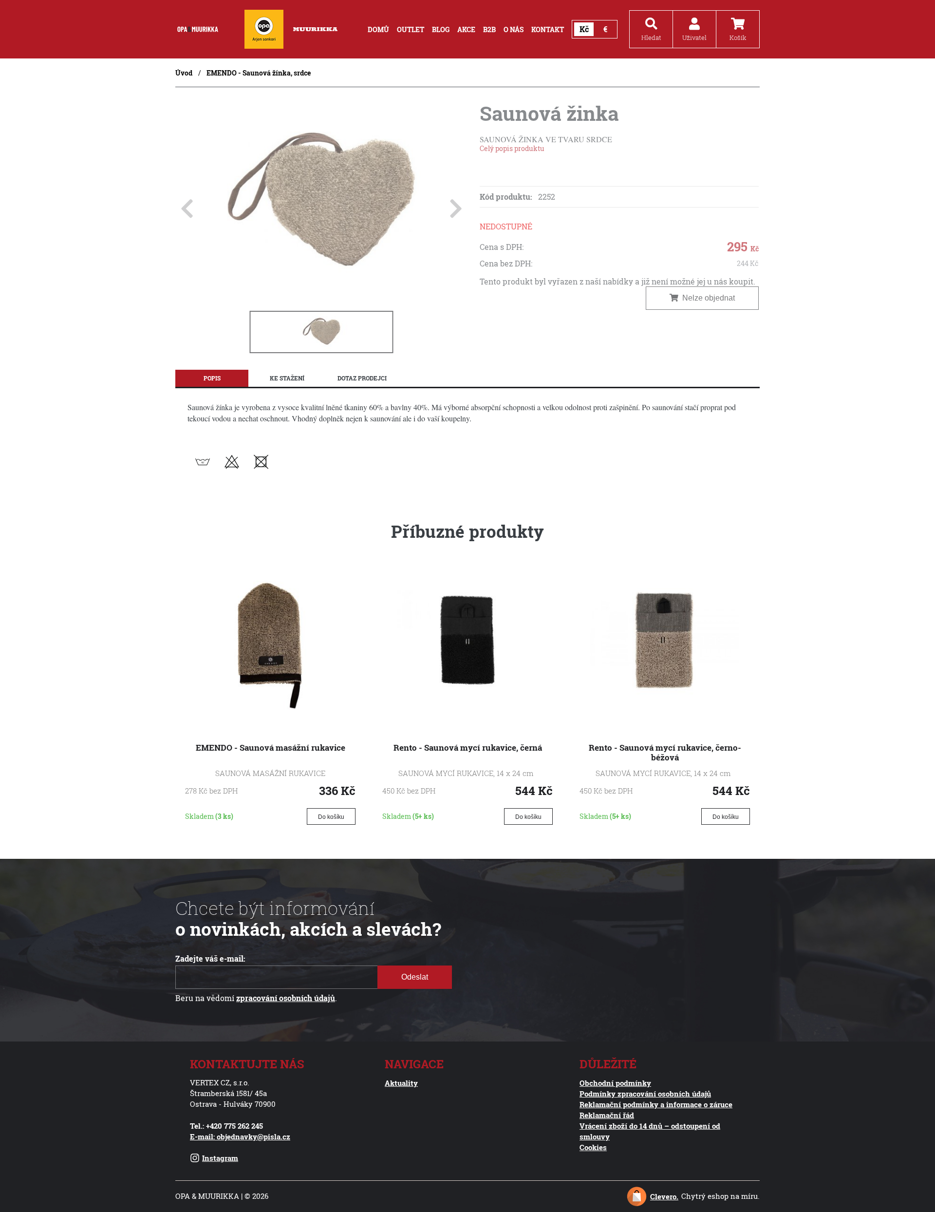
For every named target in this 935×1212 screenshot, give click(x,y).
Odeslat (414, 977)
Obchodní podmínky (615, 1083)
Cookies (593, 1147)
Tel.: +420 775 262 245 (226, 1126)
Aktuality (401, 1083)
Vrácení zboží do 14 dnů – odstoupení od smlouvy (650, 1131)
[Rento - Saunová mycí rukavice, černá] (467, 711)
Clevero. (664, 1196)
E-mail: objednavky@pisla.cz (240, 1136)
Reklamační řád (607, 1115)
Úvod (183, 72)
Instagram (220, 1158)
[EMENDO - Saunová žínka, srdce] (321, 293)
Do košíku (331, 817)
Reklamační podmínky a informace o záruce (656, 1104)
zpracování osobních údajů (285, 998)
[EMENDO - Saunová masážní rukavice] (270, 711)
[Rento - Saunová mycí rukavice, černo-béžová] (665, 711)
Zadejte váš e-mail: (210, 958)
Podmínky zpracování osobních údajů (645, 1093)
